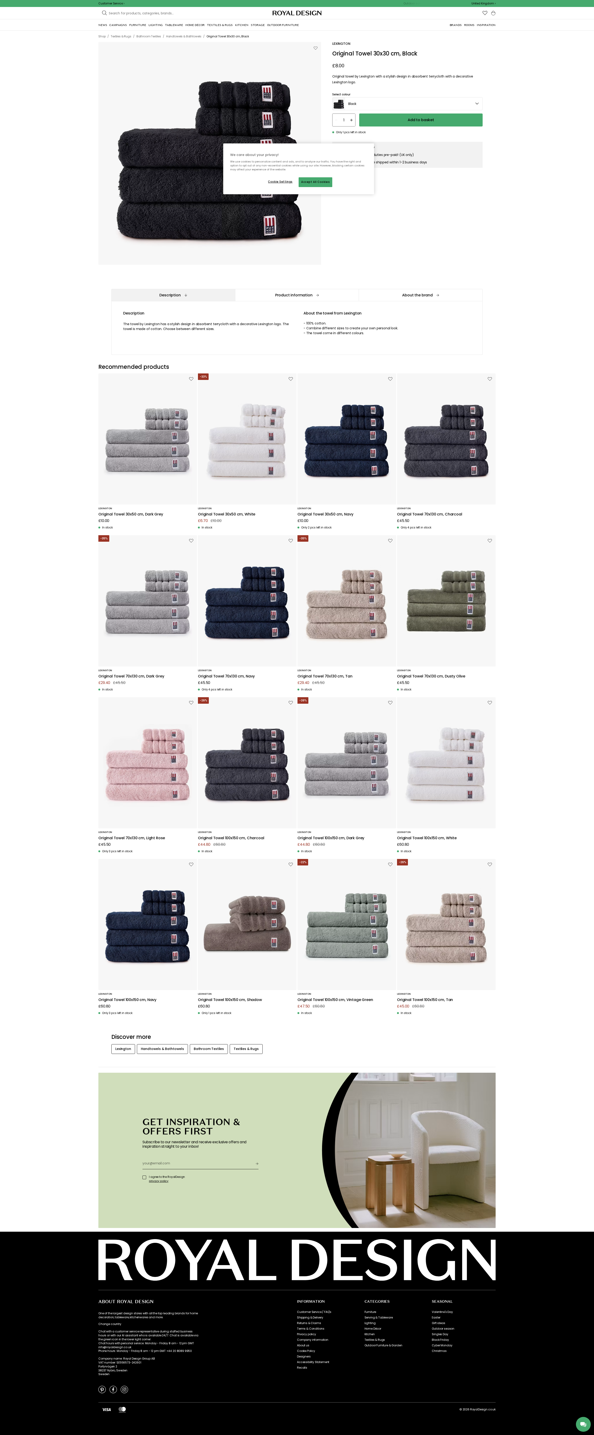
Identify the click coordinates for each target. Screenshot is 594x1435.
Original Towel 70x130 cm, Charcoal (429, 514)
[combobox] (483, 3)
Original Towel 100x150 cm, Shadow (230, 1000)
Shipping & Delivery (310, 1317)
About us (303, 1345)
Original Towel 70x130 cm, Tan (324, 676)
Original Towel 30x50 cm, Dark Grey (130, 514)
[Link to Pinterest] (102, 1389)
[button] (483, 3)
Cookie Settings (280, 182)
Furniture (370, 1312)
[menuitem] (102, 25)
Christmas (439, 1351)
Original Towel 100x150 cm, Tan (425, 1000)
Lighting (370, 1323)
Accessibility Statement (313, 1362)
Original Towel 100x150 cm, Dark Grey (330, 838)
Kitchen (370, 1334)
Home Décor (373, 1328)
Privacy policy (306, 1334)
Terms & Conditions (310, 1328)
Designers (304, 1356)
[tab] (173, 295)
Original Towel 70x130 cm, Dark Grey (131, 676)
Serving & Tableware (379, 1317)
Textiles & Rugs (375, 1339)
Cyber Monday (442, 1345)
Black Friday (440, 1339)
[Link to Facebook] (113, 1389)
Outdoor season (443, 1328)
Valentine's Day (442, 1312)
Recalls (302, 1367)
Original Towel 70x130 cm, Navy (226, 676)
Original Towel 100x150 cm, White (427, 838)
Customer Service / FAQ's (314, 1312)
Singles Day (440, 1334)
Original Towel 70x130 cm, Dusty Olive (431, 676)
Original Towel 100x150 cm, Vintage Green (335, 1000)
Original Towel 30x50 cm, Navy (325, 514)
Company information (312, 1339)
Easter (436, 1317)
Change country (109, 1324)
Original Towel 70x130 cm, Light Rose (131, 838)
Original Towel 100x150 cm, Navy (127, 1000)
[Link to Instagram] (124, 1389)
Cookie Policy (306, 1351)
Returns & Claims (309, 1323)
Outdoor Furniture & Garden (383, 1345)
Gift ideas (438, 1323)
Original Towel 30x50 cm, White (226, 514)
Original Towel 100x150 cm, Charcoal (231, 838)
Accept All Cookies (315, 182)
